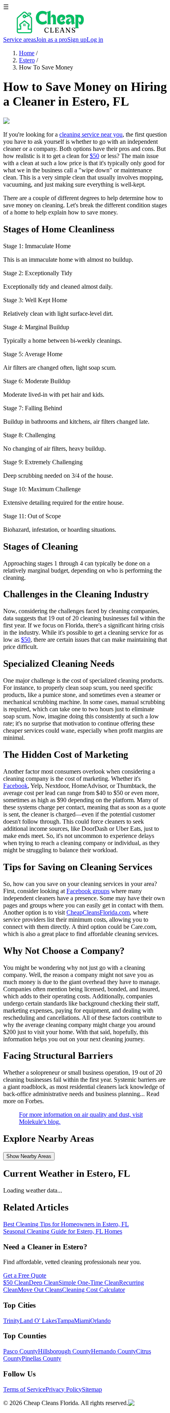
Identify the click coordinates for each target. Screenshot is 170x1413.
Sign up (77, 39)
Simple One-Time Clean (89, 1282)
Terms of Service (24, 1389)
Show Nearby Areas (28, 1156)
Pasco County (20, 1351)
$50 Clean (16, 1282)
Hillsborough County (64, 1351)
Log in (95, 39)
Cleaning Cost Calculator (93, 1289)
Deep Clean (44, 1282)
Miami (82, 1320)
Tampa (65, 1320)
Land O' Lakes (38, 1320)
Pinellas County (41, 1358)
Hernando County (113, 1351)
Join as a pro (51, 39)
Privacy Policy (63, 1389)
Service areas (19, 39)
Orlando (100, 1320)
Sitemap (92, 1389)
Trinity (11, 1320)
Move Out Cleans (40, 1289)
